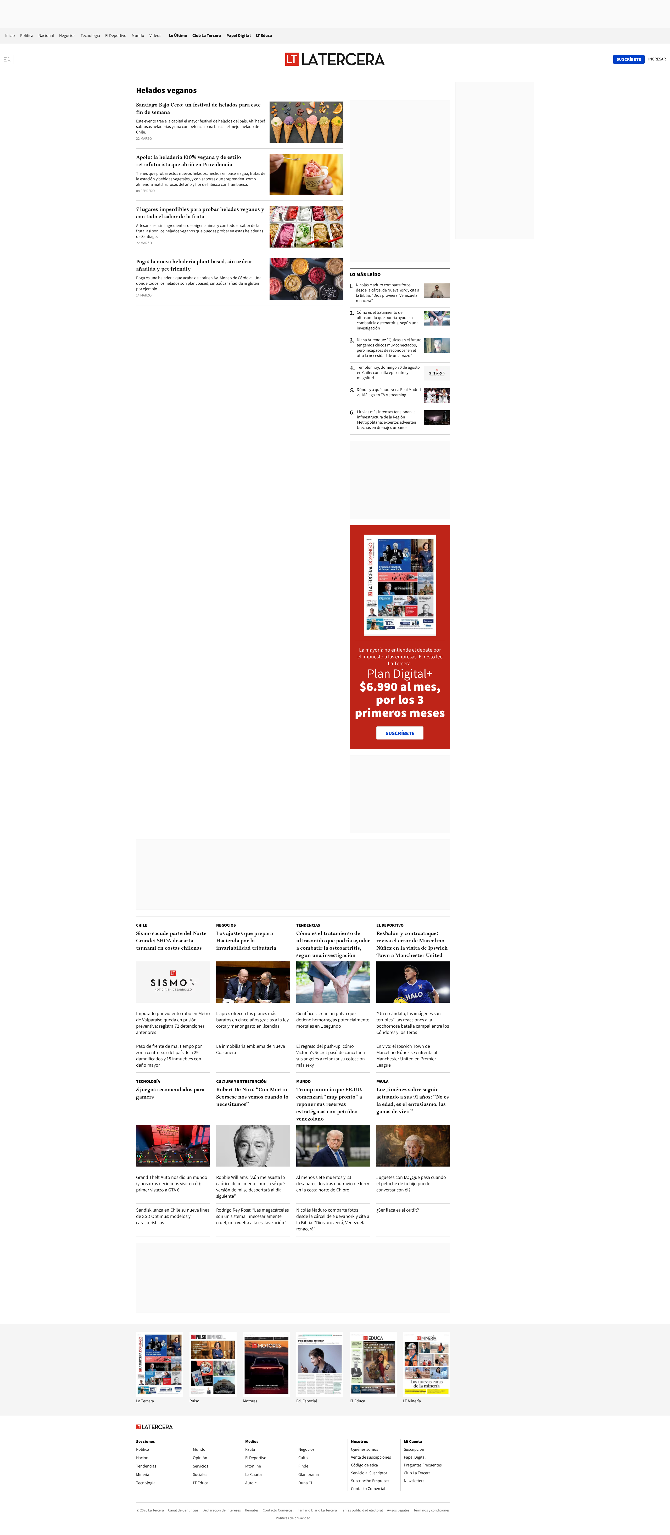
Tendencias (308, 925)
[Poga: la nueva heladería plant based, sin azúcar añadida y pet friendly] (306, 279)
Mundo (138, 35)
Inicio (10, 35)
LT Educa (264, 35)
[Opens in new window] (266, 1395)
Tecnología (90, 35)
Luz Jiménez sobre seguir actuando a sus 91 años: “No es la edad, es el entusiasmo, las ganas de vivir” (412, 1100)
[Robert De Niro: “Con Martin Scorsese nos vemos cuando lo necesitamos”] (253, 1146)
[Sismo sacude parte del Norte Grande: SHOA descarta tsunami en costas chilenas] (173, 982)
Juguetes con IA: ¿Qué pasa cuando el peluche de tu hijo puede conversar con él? (411, 1183)
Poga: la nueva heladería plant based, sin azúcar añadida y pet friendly (194, 265)
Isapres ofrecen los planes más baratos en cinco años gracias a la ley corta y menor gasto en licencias (252, 1019)
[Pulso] (213, 1395)
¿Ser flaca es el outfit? (397, 1210)
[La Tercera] (159, 1395)
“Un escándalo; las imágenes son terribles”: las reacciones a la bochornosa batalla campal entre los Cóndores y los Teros (412, 1022)
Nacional (46, 35)
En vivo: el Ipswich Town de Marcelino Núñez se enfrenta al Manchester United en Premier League (406, 1055)
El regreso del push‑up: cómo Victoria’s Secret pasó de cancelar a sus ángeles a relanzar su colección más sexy (330, 1055)
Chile (141, 925)
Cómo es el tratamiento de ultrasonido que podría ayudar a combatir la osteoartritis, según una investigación (387, 320)
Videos (155, 35)
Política (26, 35)
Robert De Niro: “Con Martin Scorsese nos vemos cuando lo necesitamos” (252, 1097)
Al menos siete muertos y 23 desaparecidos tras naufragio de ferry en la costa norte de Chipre (332, 1183)
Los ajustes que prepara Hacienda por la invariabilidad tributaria (246, 941)
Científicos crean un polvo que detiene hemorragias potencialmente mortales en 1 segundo (332, 1019)
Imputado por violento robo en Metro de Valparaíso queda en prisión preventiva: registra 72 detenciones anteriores (173, 1022)
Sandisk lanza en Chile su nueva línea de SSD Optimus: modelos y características (173, 1216)
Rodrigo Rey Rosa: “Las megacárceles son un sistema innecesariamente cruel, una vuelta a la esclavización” (252, 1216)
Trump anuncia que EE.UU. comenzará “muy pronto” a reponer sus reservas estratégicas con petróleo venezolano (329, 1104)
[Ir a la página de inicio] (335, 59)
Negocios (67, 35)
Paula (382, 1081)
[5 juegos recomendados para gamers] (173, 1146)
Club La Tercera (206, 35)
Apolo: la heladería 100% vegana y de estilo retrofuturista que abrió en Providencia (188, 161)
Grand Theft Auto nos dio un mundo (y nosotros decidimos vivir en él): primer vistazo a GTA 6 (171, 1183)
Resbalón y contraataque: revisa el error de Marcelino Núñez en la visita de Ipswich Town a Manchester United (412, 944)
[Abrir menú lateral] (9, 59)
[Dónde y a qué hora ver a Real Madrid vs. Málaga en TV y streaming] (437, 395)
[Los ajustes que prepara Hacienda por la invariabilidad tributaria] (253, 982)
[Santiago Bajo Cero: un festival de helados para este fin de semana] (306, 122)
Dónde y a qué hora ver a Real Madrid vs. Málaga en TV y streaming (389, 392)
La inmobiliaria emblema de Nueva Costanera (250, 1049)
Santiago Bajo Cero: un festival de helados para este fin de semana (198, 109)
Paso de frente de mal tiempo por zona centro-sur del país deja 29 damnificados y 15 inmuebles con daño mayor (169, 1055)
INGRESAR (657, 59)
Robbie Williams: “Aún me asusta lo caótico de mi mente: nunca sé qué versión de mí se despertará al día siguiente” (250, 1186)
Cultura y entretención (241, 1081)
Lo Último (178, 35)
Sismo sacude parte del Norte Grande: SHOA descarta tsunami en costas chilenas (171, 941)
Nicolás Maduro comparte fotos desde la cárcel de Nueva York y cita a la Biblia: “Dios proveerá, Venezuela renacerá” (387, 292)
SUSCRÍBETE (400, 733)
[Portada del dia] (400, 633)
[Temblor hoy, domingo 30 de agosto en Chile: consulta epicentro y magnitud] (437, 373)
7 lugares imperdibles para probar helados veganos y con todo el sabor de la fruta (200, 213)
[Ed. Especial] (319, 1395)
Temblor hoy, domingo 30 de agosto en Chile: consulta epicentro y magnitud (388, 372)
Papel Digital (238, 35)
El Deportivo (115, 35)
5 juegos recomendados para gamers (170, 1093)
